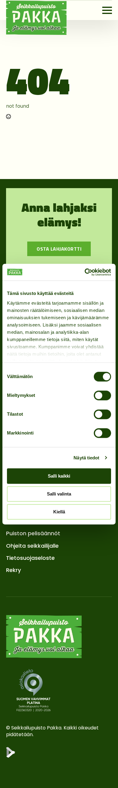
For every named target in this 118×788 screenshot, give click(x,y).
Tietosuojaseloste (30, 558)
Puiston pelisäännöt (33, 533)
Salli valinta (59, 493)
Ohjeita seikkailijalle (32, 546)
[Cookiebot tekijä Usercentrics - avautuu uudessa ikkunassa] (85, 272)
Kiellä (59, 511)
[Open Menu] (107, 10)
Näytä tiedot (86, 457)
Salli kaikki (59, 476)
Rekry (13, 570)
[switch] (102, 395)
